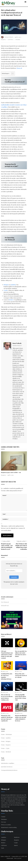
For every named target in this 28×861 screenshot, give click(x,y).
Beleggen (6, 284)
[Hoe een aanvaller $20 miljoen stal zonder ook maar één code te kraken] (21, 642)
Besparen (3, 39)
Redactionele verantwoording (9, 827)
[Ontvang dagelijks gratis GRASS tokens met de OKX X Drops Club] (21, 686)
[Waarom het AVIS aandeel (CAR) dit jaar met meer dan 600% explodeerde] (7, 707)
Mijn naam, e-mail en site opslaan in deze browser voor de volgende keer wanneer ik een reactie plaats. (13, 528)
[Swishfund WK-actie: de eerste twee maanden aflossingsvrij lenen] (7, 665)
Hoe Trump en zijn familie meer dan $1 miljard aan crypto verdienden (21, 546)
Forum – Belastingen (6, 734)
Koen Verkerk (17, 343)
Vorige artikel (6, 541)
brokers (11, 300)
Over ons (3, 822)
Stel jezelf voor (5, 605)
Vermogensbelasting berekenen (9, 770)
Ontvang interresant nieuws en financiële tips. (14, 565)
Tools (2, 848)
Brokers (3, 842)
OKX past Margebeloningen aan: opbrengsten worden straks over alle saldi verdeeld (7, 654)
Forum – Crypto (5, 748)
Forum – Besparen (6, 745)
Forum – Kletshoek (6, 752)
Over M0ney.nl (5, 602)
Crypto (6, 290)
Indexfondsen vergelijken (7, 763)
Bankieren (16, 837)
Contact (3, 816)
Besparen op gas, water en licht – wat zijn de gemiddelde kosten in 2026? (6, 546)
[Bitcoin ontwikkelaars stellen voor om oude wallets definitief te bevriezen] (21, 707)
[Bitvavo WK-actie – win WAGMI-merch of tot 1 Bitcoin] (21, 665)
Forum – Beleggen (5, 741)
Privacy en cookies (6, 824)
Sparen (16, 845)
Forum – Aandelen (6, 738)
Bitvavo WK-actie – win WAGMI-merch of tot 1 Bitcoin (21, 675)
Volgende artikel (21, 541)
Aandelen (3, 837)
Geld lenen (4, 845)
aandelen (13, 284)
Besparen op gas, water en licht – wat (11, 472)
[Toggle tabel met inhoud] (11, 73)
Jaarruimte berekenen (6, 766)
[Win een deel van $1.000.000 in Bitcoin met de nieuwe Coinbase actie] (7, 686)
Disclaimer (4, 819)
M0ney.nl (19, 68)
